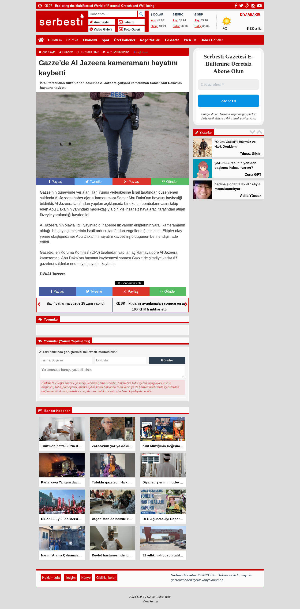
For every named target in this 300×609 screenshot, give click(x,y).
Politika (72, 40)
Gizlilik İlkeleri (106, 577)
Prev (253, 131)
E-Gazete (172, 40)
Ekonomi (90, 40)
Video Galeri (102, 29)
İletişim (128, 22)
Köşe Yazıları (150, 40)
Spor (105, 40)
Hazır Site (135, 596)
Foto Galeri (131, 29)
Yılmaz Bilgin (250, 153)
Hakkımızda (51, 577)
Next (260, 131)
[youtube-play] (259, 6)
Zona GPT (253, 174)
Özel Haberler (124, 40)
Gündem (55, 40)
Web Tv (190, 40)
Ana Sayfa (101, 22)
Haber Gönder (212, 40)
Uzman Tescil (155, 596)
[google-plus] (247, 6)
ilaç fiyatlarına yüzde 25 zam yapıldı (76, 303)
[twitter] (241, 6)
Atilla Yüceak (250, 196)
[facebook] (236, 6)
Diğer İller (255, 28)
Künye (86, 577)
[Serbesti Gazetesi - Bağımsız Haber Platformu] (61, 20)
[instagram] (253, 6)
